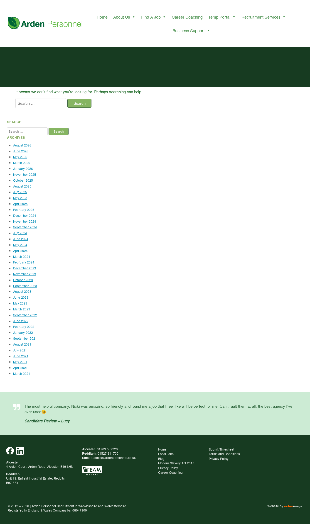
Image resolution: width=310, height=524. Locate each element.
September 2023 (25, 285)
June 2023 (20, 297)
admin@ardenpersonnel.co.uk (114, 457)
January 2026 (23, 168)
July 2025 (20, 192)
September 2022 (25, 315)
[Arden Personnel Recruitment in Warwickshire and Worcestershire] (45, 23)
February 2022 (23, 326)
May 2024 (20, 244)
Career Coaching (187, 17)
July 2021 (20, 350)
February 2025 (23, 209)
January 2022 (23, 332)
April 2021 (20, 367)
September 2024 (25, 227)
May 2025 (20, 197)
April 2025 (20, 203)
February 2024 (23, 262)
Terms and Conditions (224, 453)
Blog (161, 458)
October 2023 (23, 280)
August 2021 (22, 344)
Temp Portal (219, 17)
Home (102, 17)
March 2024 (21, 256)
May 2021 (20, 361)
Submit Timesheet (221, 449)
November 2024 (24, 221)
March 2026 (21, 162)
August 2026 (22, 145)
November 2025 (24, 174)
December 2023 (24, 268)
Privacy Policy (168, 468)
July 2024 (20, 233)
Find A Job (151, 17)
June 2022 (20, 321)
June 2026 (20, 151)
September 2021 (25, 338)
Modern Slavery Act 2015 (176, 463)
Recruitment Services (260, 17)
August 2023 (22, 291)
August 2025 (22, 186)
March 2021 (21, 373)
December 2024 (24, 215)
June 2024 (20, 238)
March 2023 (21, 309)
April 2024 (20, 250)
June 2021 (20, 356)
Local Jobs (166, 453)
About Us (121, 17)
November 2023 (24, 274)
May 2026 (20, 156)
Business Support (188, 30)
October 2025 (23, 180)
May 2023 (20, 303)
